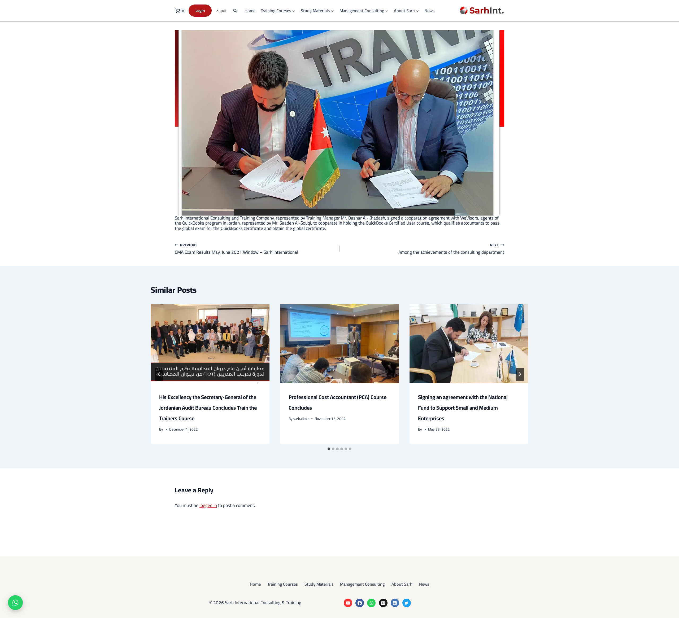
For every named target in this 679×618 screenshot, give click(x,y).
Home (250, 10)
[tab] (329, 449)
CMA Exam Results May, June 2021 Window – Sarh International (236, 248)
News (429, 10)
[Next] (520, 374)
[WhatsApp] (371, 602)
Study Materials (318, 584)
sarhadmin (301, 418)
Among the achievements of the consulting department (451, 248)
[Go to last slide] (159, 374)
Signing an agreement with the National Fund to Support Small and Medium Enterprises (463, 407)
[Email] (383, 602)
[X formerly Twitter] (406, 602)
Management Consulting (362, 584)
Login (200, 10)
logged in (208, 505)
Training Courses (282, 584)
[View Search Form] (235, 11)
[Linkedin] (394, 602)
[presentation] (210, 343)
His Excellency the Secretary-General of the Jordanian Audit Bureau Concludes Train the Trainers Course (208, 407)
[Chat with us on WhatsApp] (15, 602)
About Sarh (401, 584)
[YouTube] (347, 602)
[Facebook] (359, 602)
